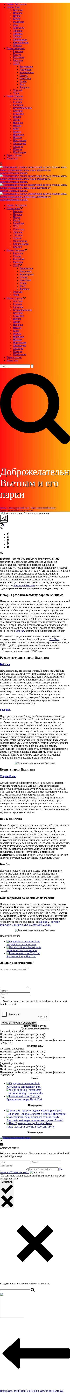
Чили (16, 93)
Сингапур (18, 27)
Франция (18, 146)
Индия (16, 15)
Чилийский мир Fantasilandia (22, 950)
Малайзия (18, 21)
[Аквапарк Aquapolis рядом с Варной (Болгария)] (34, 1110)
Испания (18, 122)
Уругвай (17, 90)
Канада (17, 54)
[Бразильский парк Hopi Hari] (23, 953)
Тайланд (17, 33)
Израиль (17, 13)
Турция (17, 36)
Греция (17, 116)
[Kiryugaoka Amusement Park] (23, 941)
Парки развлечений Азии (18, 508)
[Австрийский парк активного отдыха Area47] (33, 1117)
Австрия (17, 99)
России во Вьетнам (24, 585)
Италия (17, 125)
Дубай (27, 924)
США (16, 63)
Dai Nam (54, 639)
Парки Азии (13, 7)
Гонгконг (54, 921)
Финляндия (19, 143)
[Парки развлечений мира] (15, 1137)
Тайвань (17, 30)
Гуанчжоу (5, 924)
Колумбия (18, 57)
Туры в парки (14, 155)
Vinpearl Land (8, 776)
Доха (47, 924)
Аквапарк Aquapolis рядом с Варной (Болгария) (36, 1113)
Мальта (17, 131)
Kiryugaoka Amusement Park (21, 944)
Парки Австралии (17, 4)
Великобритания (22, 107)
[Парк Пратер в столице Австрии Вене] (29, 1123)
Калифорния (27, 72)
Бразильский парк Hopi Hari (21, 956)
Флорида (24, 87)
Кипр (16, 128)
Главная (3, 508)
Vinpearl (19, 630)
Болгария (18, 105)
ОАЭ (16, 24)
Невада (24, 75)
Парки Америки (16, 48)
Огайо (23, 81)
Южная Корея (20, 42)
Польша (17, 137)
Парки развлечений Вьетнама (43, 508)
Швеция (17, 149)
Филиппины (20, 39)
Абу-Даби (37, 924)
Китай (16, 18)
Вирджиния (26, 66)
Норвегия (18, 134)
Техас (23, 84)
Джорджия (25, 69)
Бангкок (43, 921)
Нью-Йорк (25, 78)
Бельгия (17, 102)
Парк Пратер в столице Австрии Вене (31, 1126)
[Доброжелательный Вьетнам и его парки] (0, 513)
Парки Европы (15, 96)
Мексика (18, 60)
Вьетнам (17, 10)
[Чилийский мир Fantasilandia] (24, 947)
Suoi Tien (5, 709)
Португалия (19, 140)
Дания (16, 119)
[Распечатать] (1, 553)
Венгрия (17, 110)
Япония (17, 45)
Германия (18, 113)
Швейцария (19, 152)
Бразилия (18, 51)
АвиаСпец (12, 158)
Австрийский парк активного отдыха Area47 (35, 1120)
